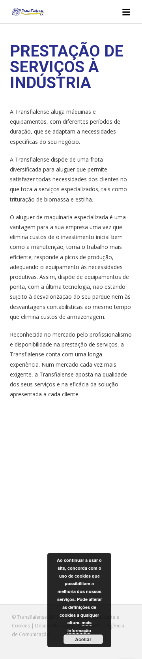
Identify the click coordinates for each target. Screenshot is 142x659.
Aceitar (83, 639)
